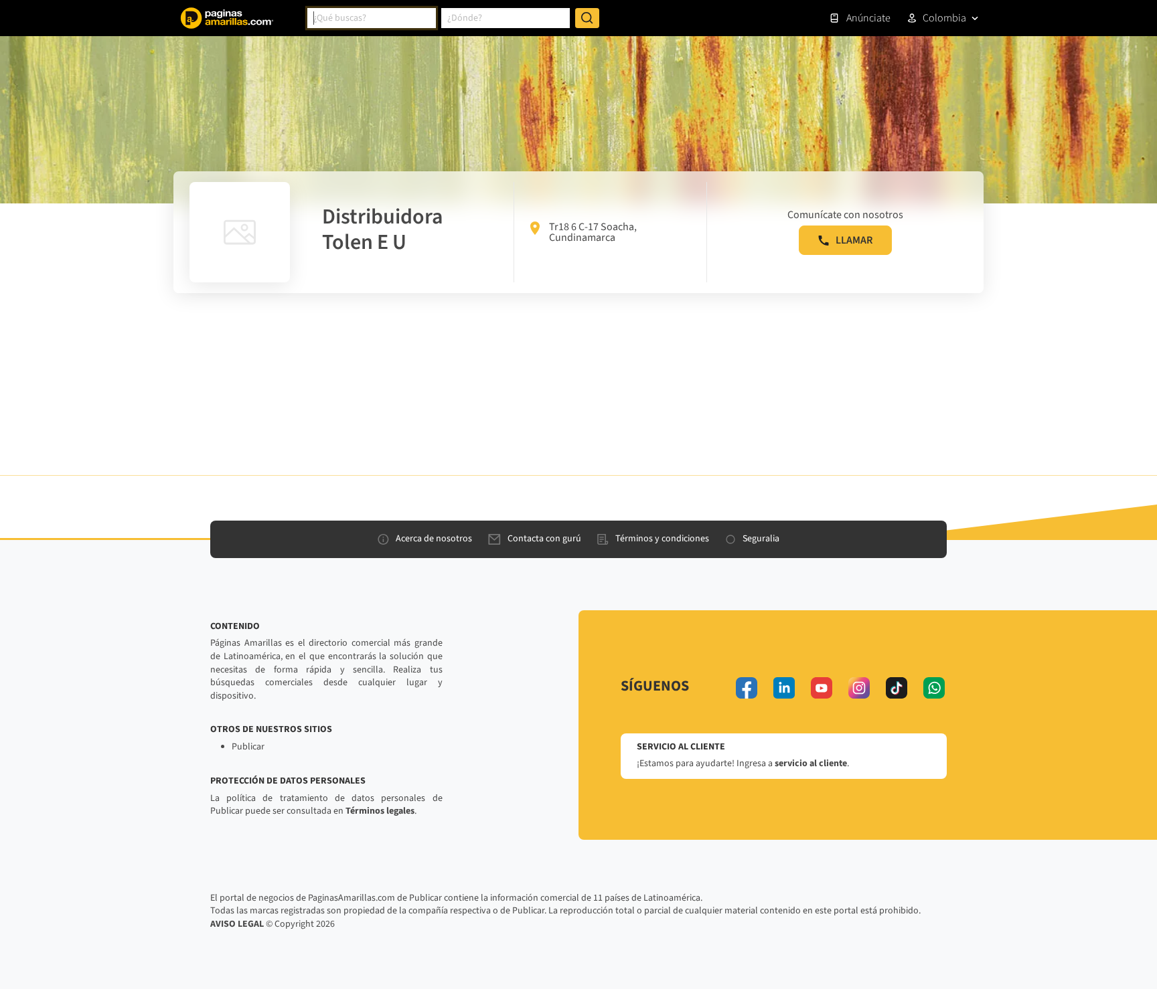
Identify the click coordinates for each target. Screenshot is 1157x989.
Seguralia (761, 538)
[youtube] (821, 688)
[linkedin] (784, 688)
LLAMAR (854, 240)
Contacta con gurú (544, 538)
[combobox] (371, 18)
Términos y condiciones (662, 538)
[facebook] (746, 688)
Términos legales (379, 811)
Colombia (944, 18)
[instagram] (859, 688)
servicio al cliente (811, 763)
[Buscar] (587, 18)
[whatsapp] (934, 688)
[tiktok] (896, 688)
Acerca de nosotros (434, 538)
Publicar (248, 746)
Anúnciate (868, 18)
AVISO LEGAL (237, 924)
